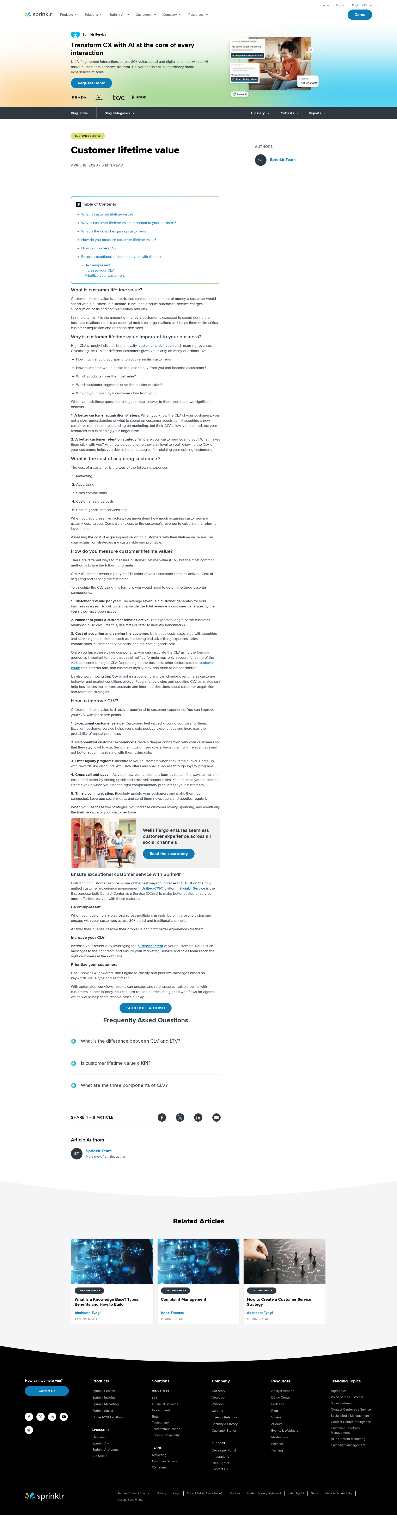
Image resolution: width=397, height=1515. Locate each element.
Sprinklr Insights (103, 1397)
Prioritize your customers (105, 275)
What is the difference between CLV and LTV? (130, 1041)
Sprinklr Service (192, 888)
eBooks (276, 1424)
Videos (276, 1417)
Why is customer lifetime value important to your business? (128, 222)
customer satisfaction (156, 345)
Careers (217, 1411)
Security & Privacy (225, 1424)
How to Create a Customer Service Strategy (290, 293)
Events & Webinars (284, 1431)
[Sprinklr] (38, 15)
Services (277, 1444)
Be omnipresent (97, 265)
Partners (218, 1404)
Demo (359, 14)
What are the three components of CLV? (124, 1085)
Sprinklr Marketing (105, 1404)
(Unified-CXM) (151, 888)
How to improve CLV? (98, 248)
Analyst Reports (282, 1391)
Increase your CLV (99, 270)
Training (277, 1450)
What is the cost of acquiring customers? (113, 231)
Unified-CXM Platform (108, 1417)
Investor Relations (225, 1417)
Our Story (218, 1391)
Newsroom (219, 1397)
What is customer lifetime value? (107, 214)
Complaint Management (274, 284)
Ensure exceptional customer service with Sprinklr (121, 256)
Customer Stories (224, 1431)
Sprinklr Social (102, 1411)
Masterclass (279, 1437)
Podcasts (277, 1404)
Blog (274, 1411)
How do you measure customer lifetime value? (118, 239)
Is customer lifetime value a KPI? (115, 1063)
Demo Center (281, 1397)
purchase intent (150, 946)
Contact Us (47, 1391)
